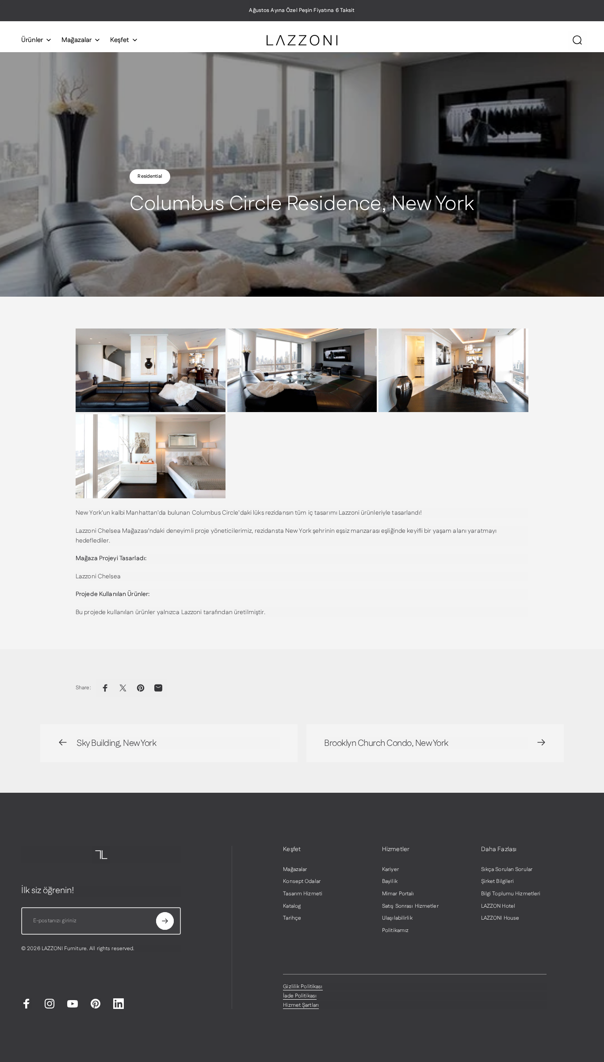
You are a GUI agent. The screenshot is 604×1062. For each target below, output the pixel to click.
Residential (150, 176)
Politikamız (395, 930)
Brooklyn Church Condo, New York (386, 743)
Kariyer (390, 869)
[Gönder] (165, 921)
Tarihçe (292, 918)
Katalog (292, 906)
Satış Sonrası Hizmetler (410, 906)
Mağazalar (295, 869)
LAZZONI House (500, 918)
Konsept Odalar (302, 881)
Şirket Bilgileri (497, 881)
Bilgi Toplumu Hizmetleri (511, 894)
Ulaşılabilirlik (397, 918)
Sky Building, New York (116, 743)
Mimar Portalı (398, 894)
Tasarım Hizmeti (302, 894)
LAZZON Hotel (498, 906)
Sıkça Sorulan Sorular (507, 869)
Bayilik (390, 881)
